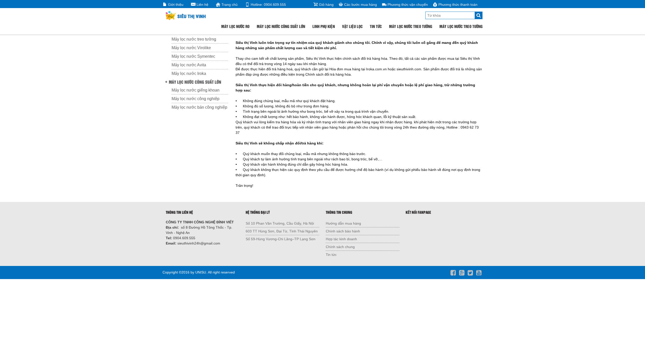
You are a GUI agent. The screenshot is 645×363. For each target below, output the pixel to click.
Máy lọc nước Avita (189, 65)
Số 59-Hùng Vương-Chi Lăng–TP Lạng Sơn (280, 239)
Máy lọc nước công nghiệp (195, 99)
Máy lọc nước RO (235, 26)
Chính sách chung (340, 247)
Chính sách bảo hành (343, 231)
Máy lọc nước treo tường (410, 26)
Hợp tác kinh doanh (341, 239)
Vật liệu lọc (352, 26)
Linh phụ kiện (323, 26)
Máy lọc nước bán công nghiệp (199, 107)
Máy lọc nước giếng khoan (195, 90)
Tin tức (376, 26)
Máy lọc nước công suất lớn (281, 26)
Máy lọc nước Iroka (189, 73)
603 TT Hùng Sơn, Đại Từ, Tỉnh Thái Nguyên (282, 231)
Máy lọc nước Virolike (191, 48)
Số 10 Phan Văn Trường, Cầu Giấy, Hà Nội (280, 223)
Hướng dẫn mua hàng (343, 223)
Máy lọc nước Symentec (193, 56)
